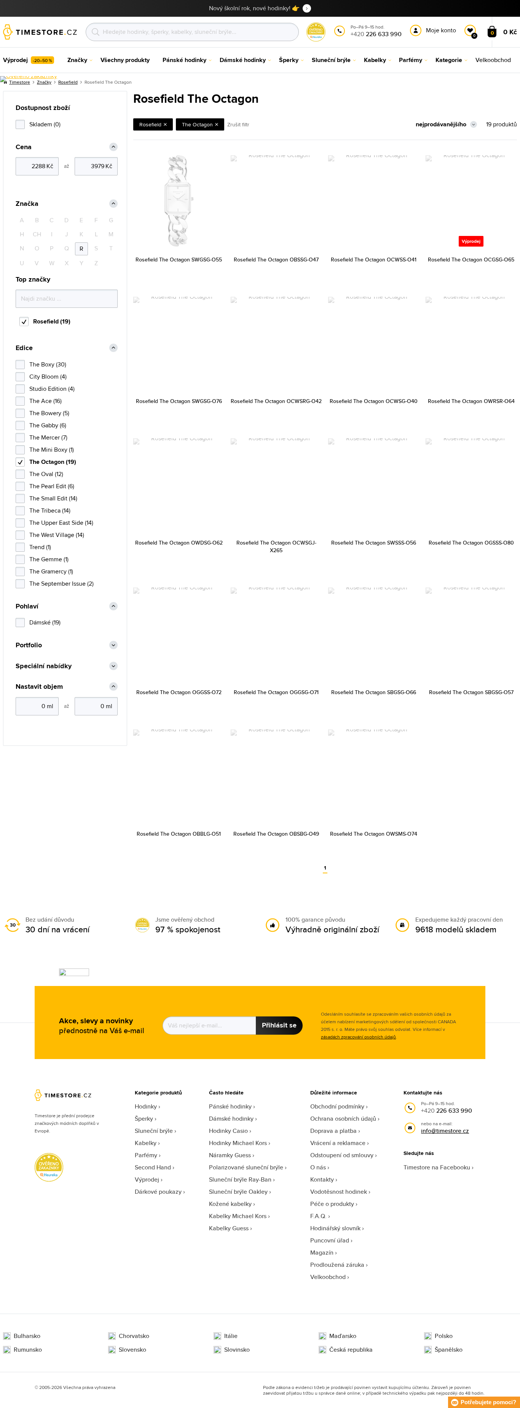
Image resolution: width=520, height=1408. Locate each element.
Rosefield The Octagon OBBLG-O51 (179, 834)
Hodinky (146, 1106)
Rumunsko (28, 1350)
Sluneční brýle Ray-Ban (240, 1179)
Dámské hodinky (231, 1118)
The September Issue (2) (61, 583)
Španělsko (449, 1350)
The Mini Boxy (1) (51, 449)
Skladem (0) (45, 124)
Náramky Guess (230, 1155)
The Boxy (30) (47, 364)
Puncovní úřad (329, 1240)
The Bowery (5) (49, 413)
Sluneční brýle (154, 1130)
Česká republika (351, 1350)
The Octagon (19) (52, 461)
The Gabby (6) (47, 425)
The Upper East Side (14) (61, 522)
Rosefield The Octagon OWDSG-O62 (179, 542)
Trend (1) (40, 547)
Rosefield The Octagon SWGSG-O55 (179, 259)
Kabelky (145, 1143)
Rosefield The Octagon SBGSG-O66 (373, 692)
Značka (27, 203)
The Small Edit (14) (53, 498)
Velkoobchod (328, 1277)
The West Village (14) (56, 534)
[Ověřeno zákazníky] (28, 79)
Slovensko (132, 1350)
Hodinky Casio (228, 1130)
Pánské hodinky (230, 1106)
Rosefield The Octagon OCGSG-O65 (471, 259)
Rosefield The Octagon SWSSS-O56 (373, 542)
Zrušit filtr (238, 124)
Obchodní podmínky (337, 1106)
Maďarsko (342, 1336)
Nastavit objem (39, 686)
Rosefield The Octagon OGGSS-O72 (179, 692)
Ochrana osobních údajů (343, 1118)
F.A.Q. (318, 1216)
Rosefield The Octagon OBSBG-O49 (276, 834)
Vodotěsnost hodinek (338, 1191)
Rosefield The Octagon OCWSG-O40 (374, 401)
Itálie (231, 1336)
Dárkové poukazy (158, 1191)
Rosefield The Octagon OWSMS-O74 (373, 834)
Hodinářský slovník (335, 1228)
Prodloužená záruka (337, 1264)
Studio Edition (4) (52, 388)
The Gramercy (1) (51, 571)
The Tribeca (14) (49, 510)
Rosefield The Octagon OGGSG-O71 (276, 692)
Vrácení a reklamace (337, 1143)
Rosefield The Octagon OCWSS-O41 (373, 259)
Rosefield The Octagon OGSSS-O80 (471, 542)
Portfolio (29, 645)
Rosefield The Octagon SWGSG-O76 (179, 401)
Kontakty (322, 1179)
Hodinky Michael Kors (238, 1143)
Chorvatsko (134, 1336)
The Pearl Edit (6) (51, 486)
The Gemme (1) (49, 559)
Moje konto (441, 30)
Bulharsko (27, 1336)
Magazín (321, 1252)
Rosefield (68, 82)
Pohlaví (27, 606)
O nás (318, 1167)
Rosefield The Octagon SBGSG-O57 (471, 692)
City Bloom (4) (48, 376)
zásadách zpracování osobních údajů (358, 1037)
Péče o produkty (332, 1203)
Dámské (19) (45, 622)
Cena (24, 147)
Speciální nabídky (44, 666)
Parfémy (146, 1155)
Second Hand (153, 1167)
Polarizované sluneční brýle (246, 1167)
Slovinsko (237, 1350)
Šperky (144, 1118)
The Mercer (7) (48, 437)
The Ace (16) (45, 401)
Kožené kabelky (230, 1203)
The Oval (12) (46, 474)
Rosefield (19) (51, 321)
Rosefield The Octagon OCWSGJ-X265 (276, 546)
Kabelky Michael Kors (237, 1216)
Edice (24, 348)
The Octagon (197, 124)
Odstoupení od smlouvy (341, 1155)
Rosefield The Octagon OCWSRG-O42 (276, 401)
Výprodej (147, 1179)
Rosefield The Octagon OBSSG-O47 (276, 259)
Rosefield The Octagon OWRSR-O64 (471, 401)
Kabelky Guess (229, 1228)
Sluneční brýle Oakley (238, 1191)
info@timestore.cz (445, 1130)
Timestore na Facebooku (437, 1167)
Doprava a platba (333, 1130)
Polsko (444, 1336)
